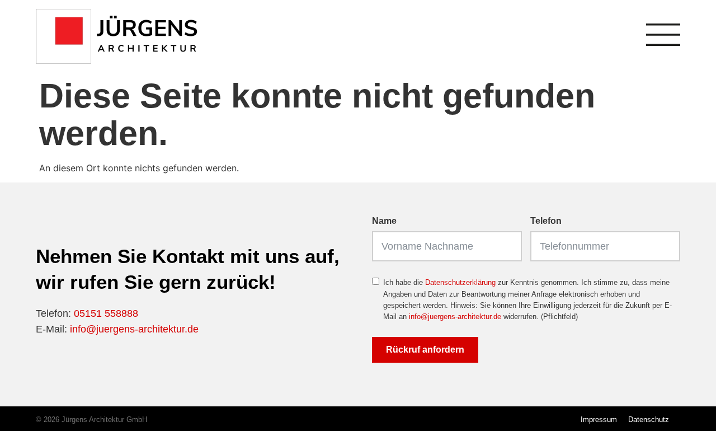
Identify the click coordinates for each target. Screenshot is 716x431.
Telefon (546, 221)
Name (384, 221)
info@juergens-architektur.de (134, 329)
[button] (24, 406)
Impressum (599, 419)
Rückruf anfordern (425, 349)
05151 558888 (106, 313)
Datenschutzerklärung (460, 282)
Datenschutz (648, 419)
